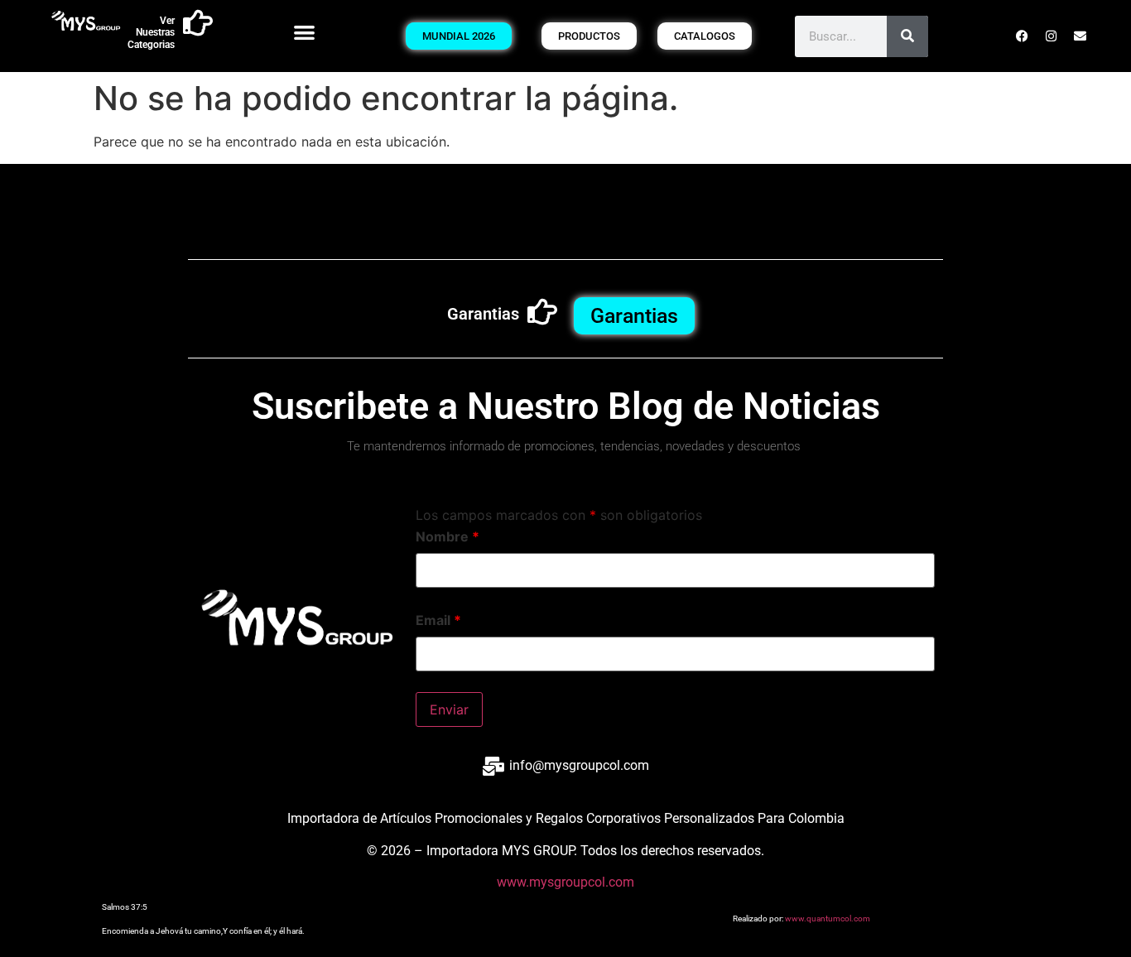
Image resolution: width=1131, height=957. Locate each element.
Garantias (483, 314)
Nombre (447, 536)
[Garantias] (542, 312)
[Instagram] (1050, 36)
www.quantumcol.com (827, 918)
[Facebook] (1021, 36)
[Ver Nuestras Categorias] (198, 23)
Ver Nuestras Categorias (151, 32)
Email (438, 620)
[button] (304, 32)
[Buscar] (907, 36)
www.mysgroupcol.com (565, 882)
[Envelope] (1079, 36)
